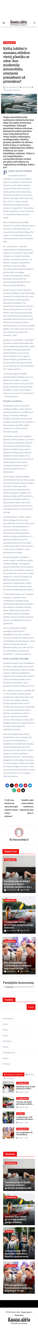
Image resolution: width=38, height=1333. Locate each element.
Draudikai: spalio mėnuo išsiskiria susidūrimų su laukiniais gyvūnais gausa (26, 806)
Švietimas (6, 1064)
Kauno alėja (18, 22)
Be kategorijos (8, 1018)
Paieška (9, 999)
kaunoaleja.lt (14, 87)
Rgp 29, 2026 (24, 890)
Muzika (5, 1047)
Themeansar (18, 1315)
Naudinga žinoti (9, 43)
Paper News (25, 1312)
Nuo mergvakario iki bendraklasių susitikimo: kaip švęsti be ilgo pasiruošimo (17, 967)
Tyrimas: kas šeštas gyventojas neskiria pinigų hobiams (18, 924)
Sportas (5, 1058)
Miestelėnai (7, 1041)
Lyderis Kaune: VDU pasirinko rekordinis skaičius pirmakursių (24, 1119)
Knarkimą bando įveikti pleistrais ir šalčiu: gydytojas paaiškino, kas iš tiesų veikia (18, 885)
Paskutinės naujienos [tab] (14, 1074)
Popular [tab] (31, 1074)
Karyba (5, 1024)
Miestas (6, 1035)
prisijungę (10, 987)
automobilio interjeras (12, 90)
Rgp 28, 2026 (24, 930)
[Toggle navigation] (4, 23)
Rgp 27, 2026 (24, 971)
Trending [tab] (10, 1078)
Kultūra (5, 1030)
